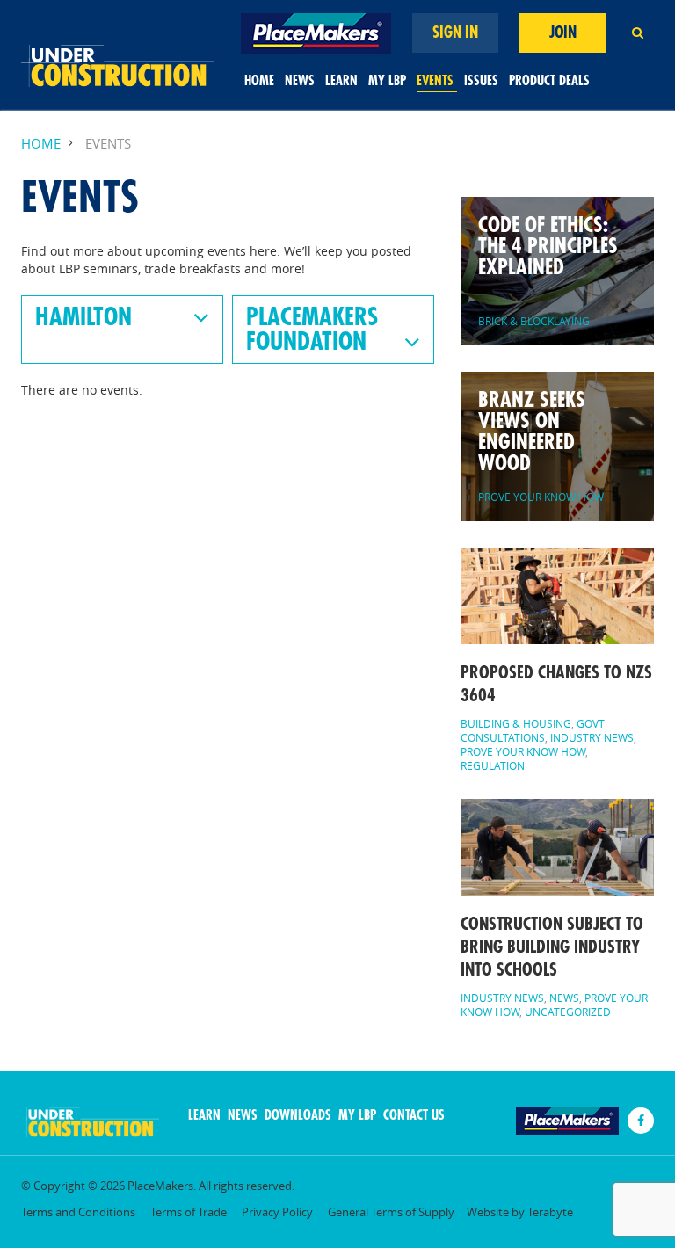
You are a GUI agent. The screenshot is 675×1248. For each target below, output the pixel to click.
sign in (455, 32)
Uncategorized (568, 1012)
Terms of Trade (188, 1212)
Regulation (493, 765)
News (300, 81)
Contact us (414, 1115)
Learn (341, 81)
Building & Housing (516, 723)
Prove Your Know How (523, 751)
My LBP (387, 81)
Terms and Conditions (78, 1212)
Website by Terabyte (520, 1212)
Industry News (592, 737)
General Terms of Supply (391, 1212)
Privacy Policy (277, 1212)
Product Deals (549, 81)
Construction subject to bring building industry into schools (552, 947)
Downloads (298, 1115)
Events (435, 81)
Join (563, 32)
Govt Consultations (533, 730)
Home (259, 81)
